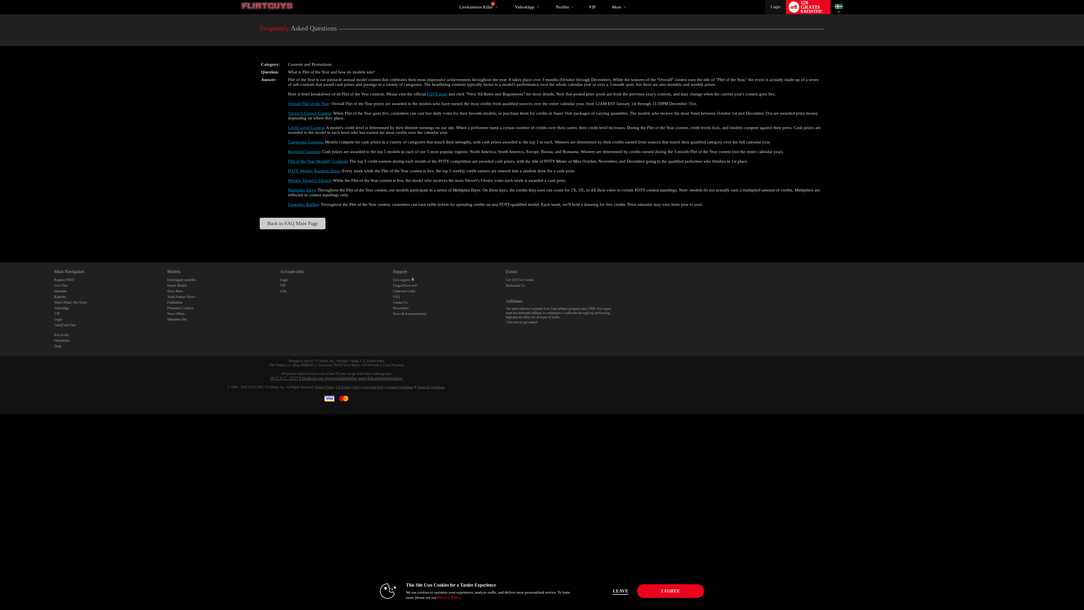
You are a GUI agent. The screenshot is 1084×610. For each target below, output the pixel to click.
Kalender (60, 297)
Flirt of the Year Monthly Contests (317, 161)
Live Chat (60, 285)
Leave (620, 591)
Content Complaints (400, 387)
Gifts (283, 291)
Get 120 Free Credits (520, 280)
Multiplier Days (301, 190)
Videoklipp (524, 7)
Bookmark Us (515, 285)
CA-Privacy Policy (348, 387)
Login (775, 7)
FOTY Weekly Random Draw (314, 171)
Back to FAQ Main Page (292, 223)
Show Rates (175, 291)
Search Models (177, 285)
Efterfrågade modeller (181, 280)
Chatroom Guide (404, 291)
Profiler (562, 7)
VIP (592, 7)
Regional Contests (304, 151)
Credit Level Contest (306, 127)
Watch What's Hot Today (70, 302)
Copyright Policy (373, 387)
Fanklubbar (174, 302)
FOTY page (437, 94)
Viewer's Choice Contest (309, 113)
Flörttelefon (62, 341)
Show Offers (176, 314)
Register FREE (64, 280)
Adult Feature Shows (181, 297)
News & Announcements (410, 314)
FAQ (396, 297)
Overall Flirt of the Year (308, 103)
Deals (58, 346)
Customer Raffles (303, 204)
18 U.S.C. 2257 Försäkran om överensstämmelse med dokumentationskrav (336, 378)
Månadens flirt (177, 319)
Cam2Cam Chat (64, 325)
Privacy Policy (324, 387)
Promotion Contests (180, 308)
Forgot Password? (405, 285)
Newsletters (401, 308)
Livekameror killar (476, 6)
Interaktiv (60, 291)
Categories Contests (305, 142)
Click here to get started (521, 322)
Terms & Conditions (431, 387)
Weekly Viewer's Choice (309, 180)
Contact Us (400, 302)
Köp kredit (61, 335)
